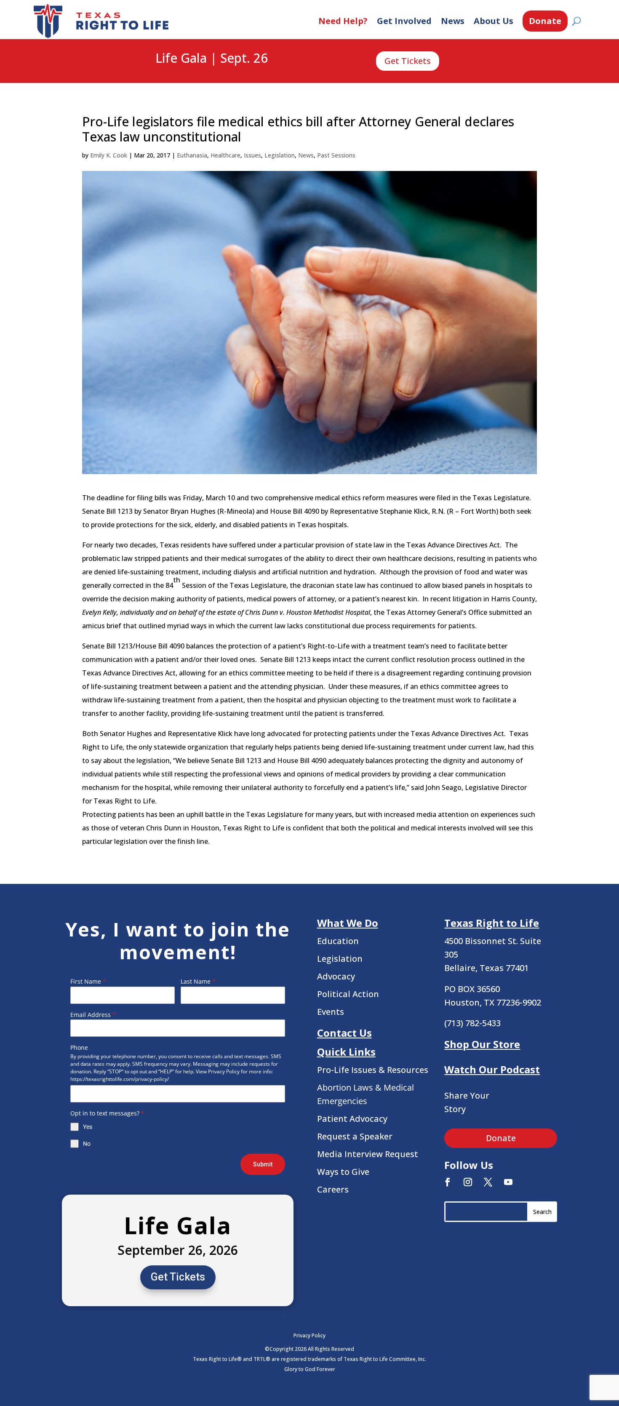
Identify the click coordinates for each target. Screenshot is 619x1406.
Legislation (279, 155)
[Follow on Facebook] (447, 1182)
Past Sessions (336, 155)
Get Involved (404, 21)
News (452, 21)
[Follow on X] (488, 1182)
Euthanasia (192, 155)
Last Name (198, 981)
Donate (545, 21)
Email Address (93, 1015)
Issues (252, 155)
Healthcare (225, 155)
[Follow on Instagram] (467, 1182)
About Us (493, 21)
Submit (262, 1164)
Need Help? (343, 21)
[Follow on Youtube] (508, 1182)
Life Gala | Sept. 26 (211, 59)
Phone (79, 1047)
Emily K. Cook (108, 155)
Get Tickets (407, 61)
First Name (88, 981)
